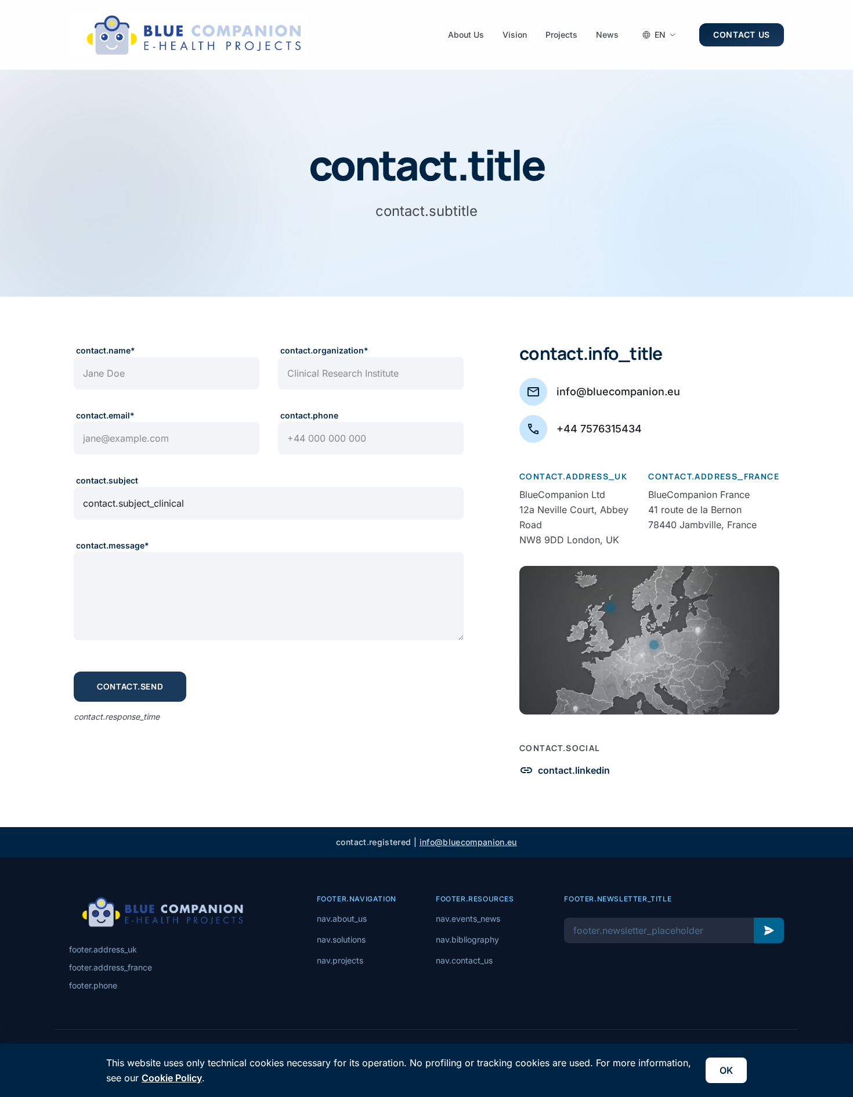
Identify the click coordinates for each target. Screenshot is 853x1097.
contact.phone (309, 415)
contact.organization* (324, 350)
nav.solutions (341, 939)
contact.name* (105, 350)
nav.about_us (342, 918)
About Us (466, 34)
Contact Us (741, 34)
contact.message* (112, 545)
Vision (515, 34)
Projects (561, 34)
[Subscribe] (769, 930)
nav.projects (340, 960)
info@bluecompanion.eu (468, 842)
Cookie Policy (172, 1078)
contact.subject (107, 480)
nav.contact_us (464, 960)
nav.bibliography (467, 939)
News (607, 34)
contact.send (130, 686)
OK (726, 1070)
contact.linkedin (564, 770)
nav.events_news (468, 918)
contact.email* (105, 415)
